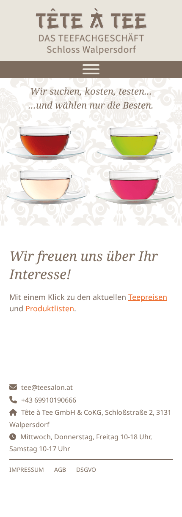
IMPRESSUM (26, 469)
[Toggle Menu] (91, 69)
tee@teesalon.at (47, 387)
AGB (60, 469)
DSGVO (86, 469)
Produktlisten (49, 308)
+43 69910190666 (48, 400)
